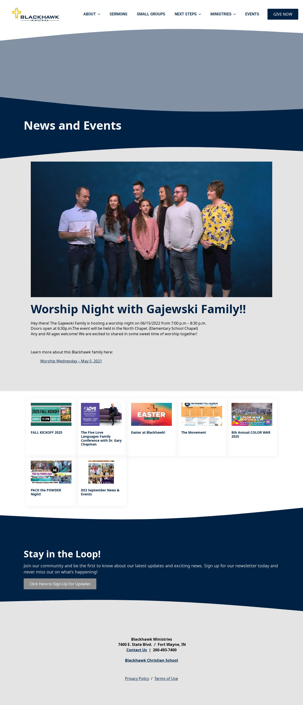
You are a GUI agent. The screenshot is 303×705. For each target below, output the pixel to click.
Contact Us (136, 649)
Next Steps (186, 14)
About (89, 14)
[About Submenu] (100, 14)
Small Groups (151, 14)
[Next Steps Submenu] (201, 14)
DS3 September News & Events (100, 492)
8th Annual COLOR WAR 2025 (251, 435)
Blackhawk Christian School (151, 660)
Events (252, 14)
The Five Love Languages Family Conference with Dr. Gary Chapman (101, 438)
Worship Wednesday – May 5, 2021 (71, 361)
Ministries (221, 14)
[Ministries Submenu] (236, 14)
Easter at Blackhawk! (148, 433)
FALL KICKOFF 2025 (46, 433)
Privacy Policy (137, 678)
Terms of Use (166, 678)
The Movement (193, 433)
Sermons (118, 14)
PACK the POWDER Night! (46, 492)
